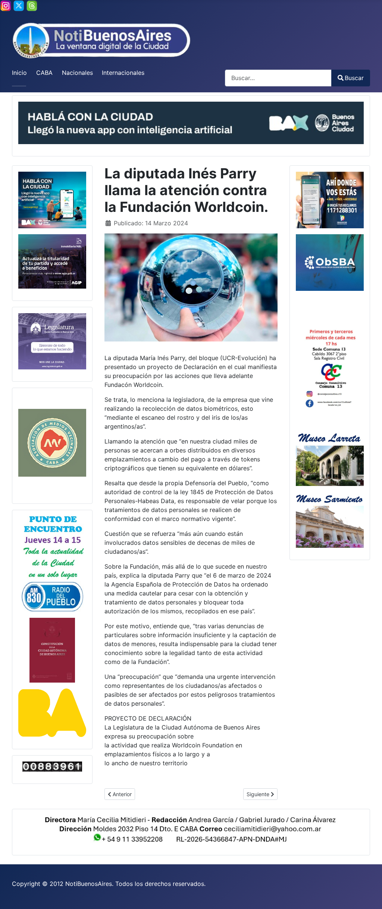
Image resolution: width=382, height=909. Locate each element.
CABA (44, 72)
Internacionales (123, 72)
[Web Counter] (52, 767)
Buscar (354, 78)
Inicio (19, 72)
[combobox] (278, 78)
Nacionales (77, 72)
